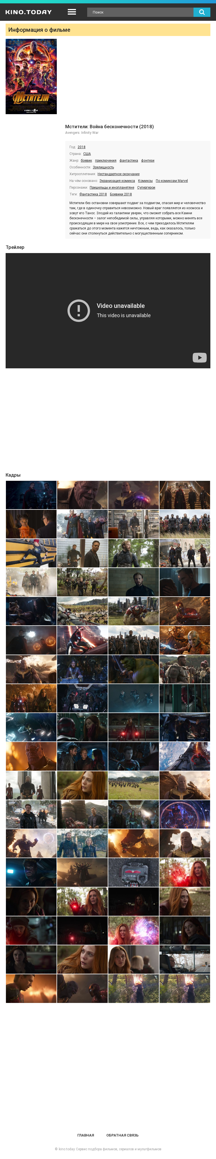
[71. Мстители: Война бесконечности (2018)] (133, 988)
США (87, 154)
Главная (85, 1135)
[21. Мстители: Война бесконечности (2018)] (31, 640)
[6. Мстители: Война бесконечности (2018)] (82, 524)
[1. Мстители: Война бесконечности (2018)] (31, 495)
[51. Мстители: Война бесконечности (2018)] (133, 843)
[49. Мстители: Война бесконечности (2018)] (31, 843)
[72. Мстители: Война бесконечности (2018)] (184, 988)
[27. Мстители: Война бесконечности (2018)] (133, 669)
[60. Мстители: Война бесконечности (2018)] (184, 901)
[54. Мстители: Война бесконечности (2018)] (82, 872)
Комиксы (145, 181)
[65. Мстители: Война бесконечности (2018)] (31, 959)
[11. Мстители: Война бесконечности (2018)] (133, 553)
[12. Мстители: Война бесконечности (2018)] (184, 553)
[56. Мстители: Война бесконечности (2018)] (184, 872)
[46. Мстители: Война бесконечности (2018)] (82, 814)
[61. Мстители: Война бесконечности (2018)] (31, 930)
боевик (86, 161)
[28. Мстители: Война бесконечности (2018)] (184, 669)
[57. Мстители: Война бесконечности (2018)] (31, 901)
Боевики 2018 (121, 194)
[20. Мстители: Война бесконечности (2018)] (184, 611)
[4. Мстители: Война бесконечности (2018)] (184, 495)
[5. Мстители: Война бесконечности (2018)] (31, 524)
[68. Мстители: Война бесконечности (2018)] (184, 959)
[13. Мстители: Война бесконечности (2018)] (31, 582)
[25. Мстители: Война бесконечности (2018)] (31, 669)
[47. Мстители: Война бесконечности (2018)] (133, 814)
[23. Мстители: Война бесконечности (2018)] (133, 640)
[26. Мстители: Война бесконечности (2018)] (82, 669)
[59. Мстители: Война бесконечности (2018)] (133, 901)
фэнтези (147, 161)
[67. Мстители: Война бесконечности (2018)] (133, 959)
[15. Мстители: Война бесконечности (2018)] (133, 582)
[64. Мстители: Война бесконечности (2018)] (184, 930)
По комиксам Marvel (172, 181)
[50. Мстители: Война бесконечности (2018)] (82, 843)
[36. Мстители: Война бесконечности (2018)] (184, 727)
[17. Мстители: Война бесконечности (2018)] (31, 611)
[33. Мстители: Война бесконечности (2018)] (31, 727)
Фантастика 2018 (93, 194)
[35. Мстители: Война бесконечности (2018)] (133, 727)
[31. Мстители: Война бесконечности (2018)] (133, 698)
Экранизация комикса (117, 181)
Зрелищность (103, 167)
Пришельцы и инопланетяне (112, 188)
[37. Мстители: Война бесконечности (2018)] (31, 756)
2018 (82, 147)
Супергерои (146, 188)
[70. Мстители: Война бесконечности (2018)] (82, 988)
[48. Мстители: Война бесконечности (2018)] (184, 814)
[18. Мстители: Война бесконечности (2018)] (82, 611)
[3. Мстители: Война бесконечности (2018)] (133, 495)
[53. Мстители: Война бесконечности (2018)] (31, 872)
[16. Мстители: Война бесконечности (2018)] (184, 582)
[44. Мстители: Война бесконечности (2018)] (184, 785)
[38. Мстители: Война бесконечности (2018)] (82, 756)
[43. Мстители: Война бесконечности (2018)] (133, 785)
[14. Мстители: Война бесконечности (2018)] (82, 582)
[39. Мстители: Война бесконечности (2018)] (133, 756)
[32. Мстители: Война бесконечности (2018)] (184, 698)
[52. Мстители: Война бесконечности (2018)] (184, 843)
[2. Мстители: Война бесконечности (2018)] (82, 495)
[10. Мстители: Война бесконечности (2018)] (82, 553)
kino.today (67, 1149)
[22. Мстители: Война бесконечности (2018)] (82, 640)
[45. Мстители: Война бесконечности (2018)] (31, 814)
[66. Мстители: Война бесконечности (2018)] (82, 959)
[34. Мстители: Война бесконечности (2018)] (82, 727)
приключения (105, 161)
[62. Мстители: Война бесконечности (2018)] (82, 930)
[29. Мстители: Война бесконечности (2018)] (31, 698)
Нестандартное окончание (119, 174)
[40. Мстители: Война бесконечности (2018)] (184, 756)
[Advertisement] (137, 81)
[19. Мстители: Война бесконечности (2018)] (133, 611)
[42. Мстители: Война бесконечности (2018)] (82, 785)
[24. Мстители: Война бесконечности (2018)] (184, 640)
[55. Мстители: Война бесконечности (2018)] (133, 872)
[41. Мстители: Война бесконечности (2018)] (31, 785)
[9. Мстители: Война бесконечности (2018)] (31, 553)
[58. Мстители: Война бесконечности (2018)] (82, 901)
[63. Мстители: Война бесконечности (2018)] (133, 930)
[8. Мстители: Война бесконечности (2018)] (184, 524)
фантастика (129, 161)
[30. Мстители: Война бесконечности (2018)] (82, 698)
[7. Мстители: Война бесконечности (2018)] (133, 524)
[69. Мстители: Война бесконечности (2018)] (31, 988)
